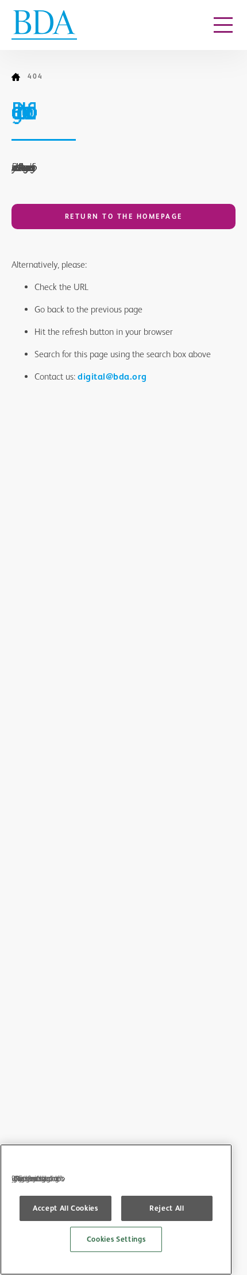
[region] (116, 1209)
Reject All (166, 1208)
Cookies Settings (116, 1239)
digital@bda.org (112, 376)
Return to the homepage (124, 216)
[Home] (19, 77)
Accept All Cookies (65, 1208)
